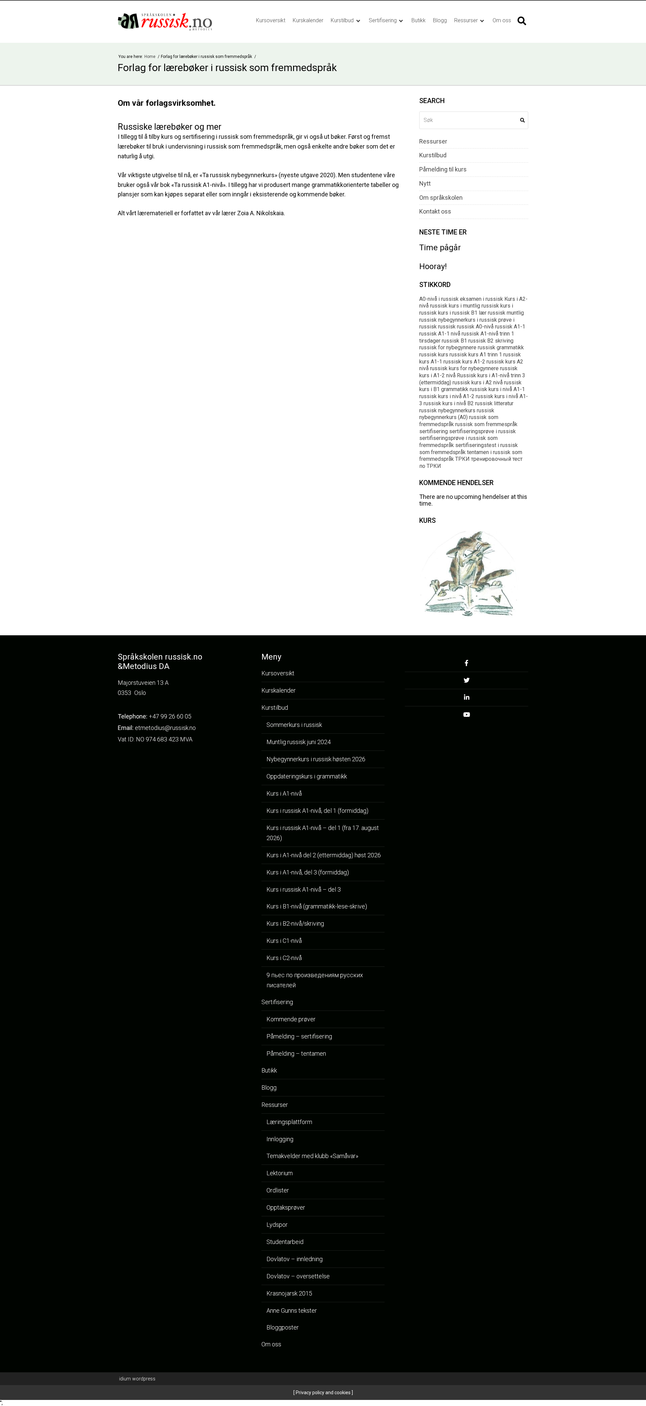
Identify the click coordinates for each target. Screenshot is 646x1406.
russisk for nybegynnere (447, 347)
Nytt (425, 183)
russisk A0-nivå (475, 326)
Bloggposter (282, 1327)
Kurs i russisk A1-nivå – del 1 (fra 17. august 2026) (322, 832)
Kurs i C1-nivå (284, 940)
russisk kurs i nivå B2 (449, 403)
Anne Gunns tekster (291, 1310)
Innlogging (279, 1139)
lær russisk (492, 313)
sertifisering (433, 431)
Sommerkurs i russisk (294, 724)
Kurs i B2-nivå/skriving (295, 923)
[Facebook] (466, 665)
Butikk (418, 20)
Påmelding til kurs (443, 169)
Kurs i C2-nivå (284, 957)
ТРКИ (462, 459)
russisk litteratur (494, 403)
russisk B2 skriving (490, 341)
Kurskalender (308, 20)
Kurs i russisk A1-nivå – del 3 (303, 889)
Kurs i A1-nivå (284, 793)
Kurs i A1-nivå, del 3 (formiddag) (307, 872)
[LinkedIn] (466, 699)
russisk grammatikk (501, 347)
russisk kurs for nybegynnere (464, 368)
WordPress (137, 1378)
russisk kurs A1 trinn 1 (476, 354)
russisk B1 (454, 341)
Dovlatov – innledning (294, 1259)
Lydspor (277, 1224)
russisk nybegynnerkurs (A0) (456, 414)
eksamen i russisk (481, 299)
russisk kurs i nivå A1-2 (446, 396)
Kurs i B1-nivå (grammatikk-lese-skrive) (316, 906)
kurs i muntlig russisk (474, 305)
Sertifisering (383, 20)
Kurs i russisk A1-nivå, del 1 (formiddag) (317, 810)
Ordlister (277, 1190)
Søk (522, 120)
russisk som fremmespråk (486, 424)
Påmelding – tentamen (296, 1053)
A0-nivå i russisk (439, 299)
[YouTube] (466, 716)
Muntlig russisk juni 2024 (298, 741)
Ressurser (466, 20)
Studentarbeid (284, 1241)
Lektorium (279, 1173)
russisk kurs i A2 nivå (478, 382)
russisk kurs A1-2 (464, 361)
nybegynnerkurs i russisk (467, 320)
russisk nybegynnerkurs (447, 410)
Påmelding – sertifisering (299, 1036)
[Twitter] (466, 682)
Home (150, 56)
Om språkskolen (441, 197)
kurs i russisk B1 (457, 313)
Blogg (440, 20)
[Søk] (521, 21)
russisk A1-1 (510, 326)
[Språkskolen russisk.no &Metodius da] (172, 22)
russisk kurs (433, 354)
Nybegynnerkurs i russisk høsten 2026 (315, 759)
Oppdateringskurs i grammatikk (306, 776)
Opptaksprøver (285, 1207)
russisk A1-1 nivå (439, 333)
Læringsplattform (289, 1121)
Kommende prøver (291, 1019)
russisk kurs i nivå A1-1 (497, 389)
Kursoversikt (270, 20)
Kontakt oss (435, 211)
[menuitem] (270, 20)
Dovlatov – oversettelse (298, 1276)
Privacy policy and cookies (323, 1392)
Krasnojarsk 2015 (289, 1293)
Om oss (502, 20)
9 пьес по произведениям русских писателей (314, 980)
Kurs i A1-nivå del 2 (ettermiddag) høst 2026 (323, 855)
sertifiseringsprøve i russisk (482, 431)
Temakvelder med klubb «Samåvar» (312, 1155)
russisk (447, 326)
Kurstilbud (343, 20)
